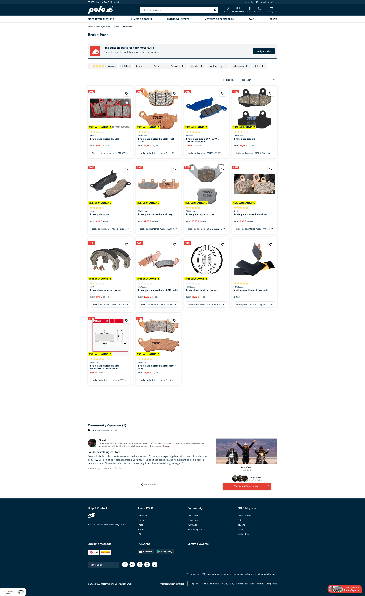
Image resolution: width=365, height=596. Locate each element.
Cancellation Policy (245, 583)
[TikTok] (154, 564)
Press (140, 524)
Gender (195, 66)
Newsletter (193, 515)
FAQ (140, 534)
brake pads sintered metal (104, 138)
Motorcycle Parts (103, 26)
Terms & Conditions (209, 583)
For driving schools (197, 529)
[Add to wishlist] (126, 93)
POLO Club (193, 520)
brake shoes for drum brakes (105, 290)
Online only (216, 66)
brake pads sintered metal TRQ (155, 214)
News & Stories (245, 515)
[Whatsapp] (147, 564)
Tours (240, 529)
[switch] (21, 592)
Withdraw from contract (172, 583)
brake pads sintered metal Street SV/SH (156, 140)
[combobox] (176, 10)
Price (257, 66)
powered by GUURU (150, 484)
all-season (238, 66)
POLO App (192, 524)
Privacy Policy (227, 583)
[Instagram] (140, 564)
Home (90, 26)
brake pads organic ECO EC (200, 214)
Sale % (127, 66)
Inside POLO (243, 534)
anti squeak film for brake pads (251, 290)
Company (142, 515)
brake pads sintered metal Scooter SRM (157, 367)
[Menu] (24, 589)
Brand (139, 66)
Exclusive (175, 66)
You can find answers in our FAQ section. (107, 524)
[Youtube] (132, 564)
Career (141, 520)
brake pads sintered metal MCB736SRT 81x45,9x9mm (104, 367)
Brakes (116, 26)
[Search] (215, 10)
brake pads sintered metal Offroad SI (158, 290)
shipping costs (217, 574)
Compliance (271, 583)
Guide (240, 520)
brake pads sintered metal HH (250, 214)
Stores (141, 529)
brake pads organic (244, 138)
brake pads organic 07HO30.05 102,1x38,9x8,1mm (202, 140)
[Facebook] (125, 564)
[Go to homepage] (100, 10)
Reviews (241, 524)
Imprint (194, 583)
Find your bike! (264, 51)
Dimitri (102, 440)
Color (156, 66)
